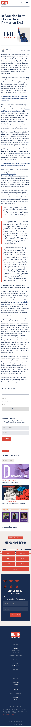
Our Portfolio (15, 665)
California (16, 153)
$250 (8, 563)
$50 (8, 558)
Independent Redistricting (15, 655)
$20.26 (22, 553)
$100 (22, 558)
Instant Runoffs (15, 650)
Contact (15, 689)
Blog (15, 699)
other (15, 569)
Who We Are (15, 682)
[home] (4, 3)
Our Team (15, 684)
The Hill (12, 176)
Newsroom (15, 697)
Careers (16, 687)
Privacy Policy (17, 724)
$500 (22, 563)
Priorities (15, 648)
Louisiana (24, 153)
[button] (26, 3)
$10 (8, 553)
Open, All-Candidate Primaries (15, 653)
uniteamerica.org (8, 714)
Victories (15, 674)
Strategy (15, 663)
